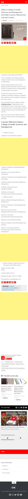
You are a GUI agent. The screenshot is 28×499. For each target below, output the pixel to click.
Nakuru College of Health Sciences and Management (13, 368)
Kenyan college (5, 366)
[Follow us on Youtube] (26, 407)
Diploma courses (20, 364)
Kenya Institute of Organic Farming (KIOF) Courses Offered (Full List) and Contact (18, 390)
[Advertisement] (14, 59)
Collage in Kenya (18, 361)
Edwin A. (5, 20)
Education (4, 5)
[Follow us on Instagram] (19, 407)
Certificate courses (6, 104)
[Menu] (26, 2)
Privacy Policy (6, 473)
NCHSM (3, 370)
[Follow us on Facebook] (16, 407)
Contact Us (5, 469)
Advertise (4, 465)
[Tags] (20, 438)
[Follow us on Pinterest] (23, 407)
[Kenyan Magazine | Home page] (3, 2)
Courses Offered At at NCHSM (8, 364)
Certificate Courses (9, 361)
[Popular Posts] (7, 438)
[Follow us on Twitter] (21, 407)
